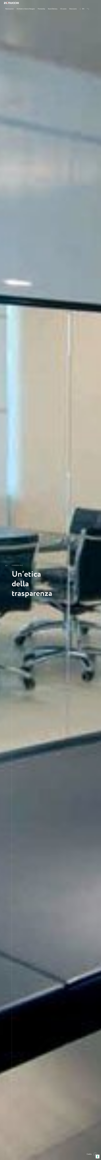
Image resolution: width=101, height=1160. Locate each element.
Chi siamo (63, 9)
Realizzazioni (9, 9)
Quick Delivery (52, 9)
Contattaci (50, 1157)
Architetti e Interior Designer (26, 9)
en (83, 9)
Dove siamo (73, 9)
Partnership (41, 9)
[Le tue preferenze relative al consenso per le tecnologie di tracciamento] (97, 1156)
